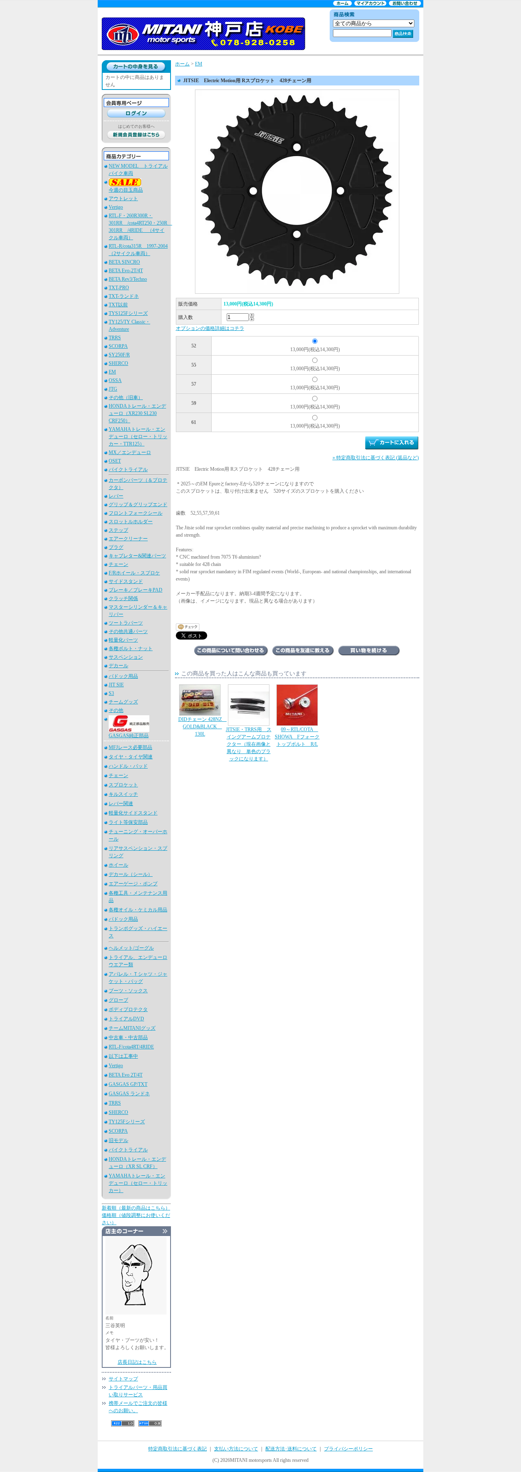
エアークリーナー (128, 539)
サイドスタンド (126, 581)
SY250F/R (119, 355)
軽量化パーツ (123, 640)
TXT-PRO (119, 287)
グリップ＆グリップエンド (138, 504)
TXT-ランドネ (124, 296)
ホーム (182, 64)
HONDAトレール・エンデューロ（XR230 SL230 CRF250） (137, 413)
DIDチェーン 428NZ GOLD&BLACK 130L (202, 726)
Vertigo (116, 207)
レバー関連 (121, 803)
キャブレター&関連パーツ (137, 556)
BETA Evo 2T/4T (125, 1075)
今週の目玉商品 (126, 190)
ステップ (118, 530)
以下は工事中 (123, 1056)
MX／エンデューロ (130, 452)
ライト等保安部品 (128, 822)
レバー (116, 496)
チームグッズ (123, 702)
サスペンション (126, 657)
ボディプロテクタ (128, 1009)
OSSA (115, 380)
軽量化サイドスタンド (133, 813)
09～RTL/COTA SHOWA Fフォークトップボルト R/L (297, 737)
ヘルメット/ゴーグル (131, 948)
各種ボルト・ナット (131, 648)
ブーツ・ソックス (128, 991)
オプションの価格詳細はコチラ (210, 328)
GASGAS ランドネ (129, 1093)
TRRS (115, 338)
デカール (118, 665)
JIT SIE (116, 685)
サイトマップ (123, 1379)
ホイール (118, 865)
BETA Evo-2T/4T (126, 270)
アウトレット (123, 198)
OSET (115, 461)
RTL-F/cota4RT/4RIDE (131, 1047)
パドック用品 (123, 676)
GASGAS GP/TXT (128, 1084)
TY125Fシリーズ (127, 1122)
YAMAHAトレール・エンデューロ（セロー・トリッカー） (138, 1183)
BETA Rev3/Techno (128, 279)
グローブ (118, 1000)
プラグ (116, 547)
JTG (113, 389)
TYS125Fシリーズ (128, 313)
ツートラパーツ (126, 623)
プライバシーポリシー (348, 1449)
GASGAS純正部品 (129, 735)
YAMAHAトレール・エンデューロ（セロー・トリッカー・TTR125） (138, 436)
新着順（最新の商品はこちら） (136, 1208)
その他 (116, 710)
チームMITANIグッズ (132, 1028)
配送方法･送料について (291, 1449)
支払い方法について (236, 1449)
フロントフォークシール (135, 513)
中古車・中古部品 (128, 1037)
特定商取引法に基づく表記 (177, 1449)
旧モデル (118, 1140)
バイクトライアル (128, 469)
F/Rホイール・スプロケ (134, 573)
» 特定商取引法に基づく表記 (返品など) (376, 458)
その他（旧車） (126, 397)
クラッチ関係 (123, 598)
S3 (111, 693)
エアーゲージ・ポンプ (133, 884)
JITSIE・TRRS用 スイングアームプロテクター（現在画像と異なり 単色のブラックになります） (248, 744)
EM (112, 372)
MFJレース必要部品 (130, 747)
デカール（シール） (131, 874)
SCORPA (118, 346)
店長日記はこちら (137, 1362)
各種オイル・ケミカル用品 (138, 910)
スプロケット (123, 785)
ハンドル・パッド (128, 766)
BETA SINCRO (124, 262)
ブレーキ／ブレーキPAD (135, 590)
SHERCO (118, 363)
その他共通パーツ (128, 631)
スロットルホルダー (131, 521)
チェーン (118, 564)
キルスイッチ (123, 794)
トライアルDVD (126, 1019)
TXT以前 (118, 305)
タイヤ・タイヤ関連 (131, 757)
